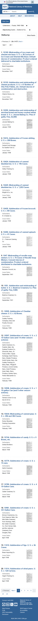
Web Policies (6, 608)
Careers (22, 612)
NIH (16, 618)
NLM (12, 618)
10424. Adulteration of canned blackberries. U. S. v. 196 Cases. (14, 163)
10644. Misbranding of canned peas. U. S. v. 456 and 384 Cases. (19, 415)
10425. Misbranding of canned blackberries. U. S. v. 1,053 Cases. (15, 186)
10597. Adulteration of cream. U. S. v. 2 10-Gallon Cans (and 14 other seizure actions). (19, 337)
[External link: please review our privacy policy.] (3, 604)
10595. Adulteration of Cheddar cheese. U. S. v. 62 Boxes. (16, 312)
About (12, 16)
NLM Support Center (26, 608)
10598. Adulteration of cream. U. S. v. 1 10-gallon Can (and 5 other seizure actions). (19, 390)
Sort (4, 45)
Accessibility (23, 610)
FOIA (3, 610)
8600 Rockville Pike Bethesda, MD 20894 (26, 603)
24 (7, 594)
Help (20, 16)
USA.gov (24, 618)
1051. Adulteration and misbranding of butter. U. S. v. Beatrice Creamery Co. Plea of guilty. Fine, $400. (18, 288)
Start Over (5, 21)
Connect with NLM (7, 600)
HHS (19, 618)
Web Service (29, 16)
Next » (21, 41)
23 (3, 594)
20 (12, 45)
